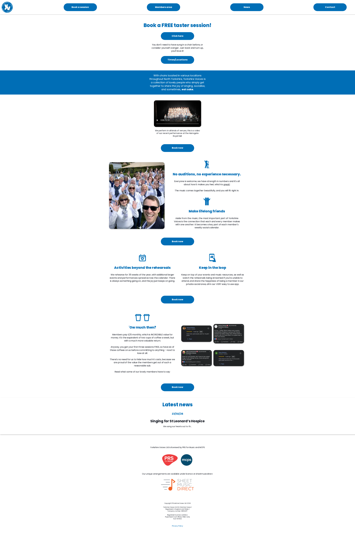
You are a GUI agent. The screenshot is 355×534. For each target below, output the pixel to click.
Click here (177, 36)
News (247, 7)
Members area (163, 7)
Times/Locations (177, 59)
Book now (177, 147)
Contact (330, 7)
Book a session (80, 7)
